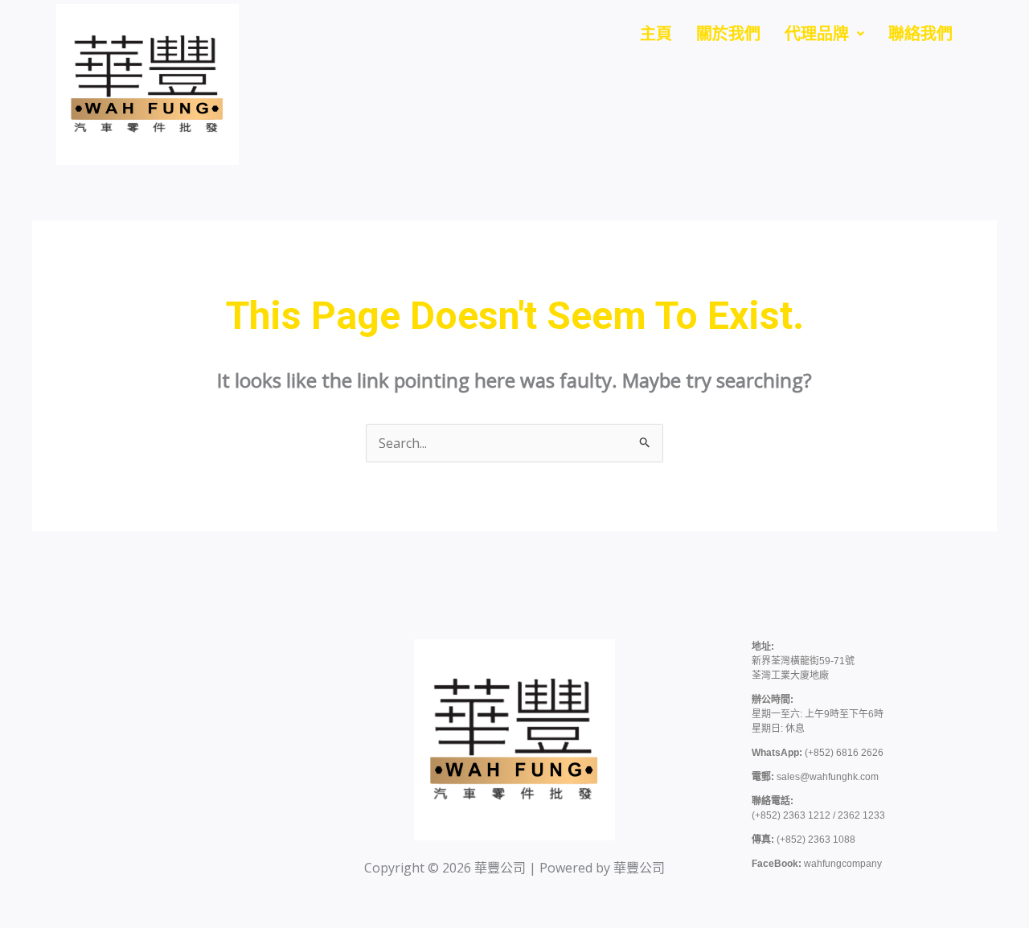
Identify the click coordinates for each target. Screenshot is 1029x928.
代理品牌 (817, 34)
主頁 (656, 34)
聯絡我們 (920, 34)
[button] (824, 33)
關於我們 (728, 34)
